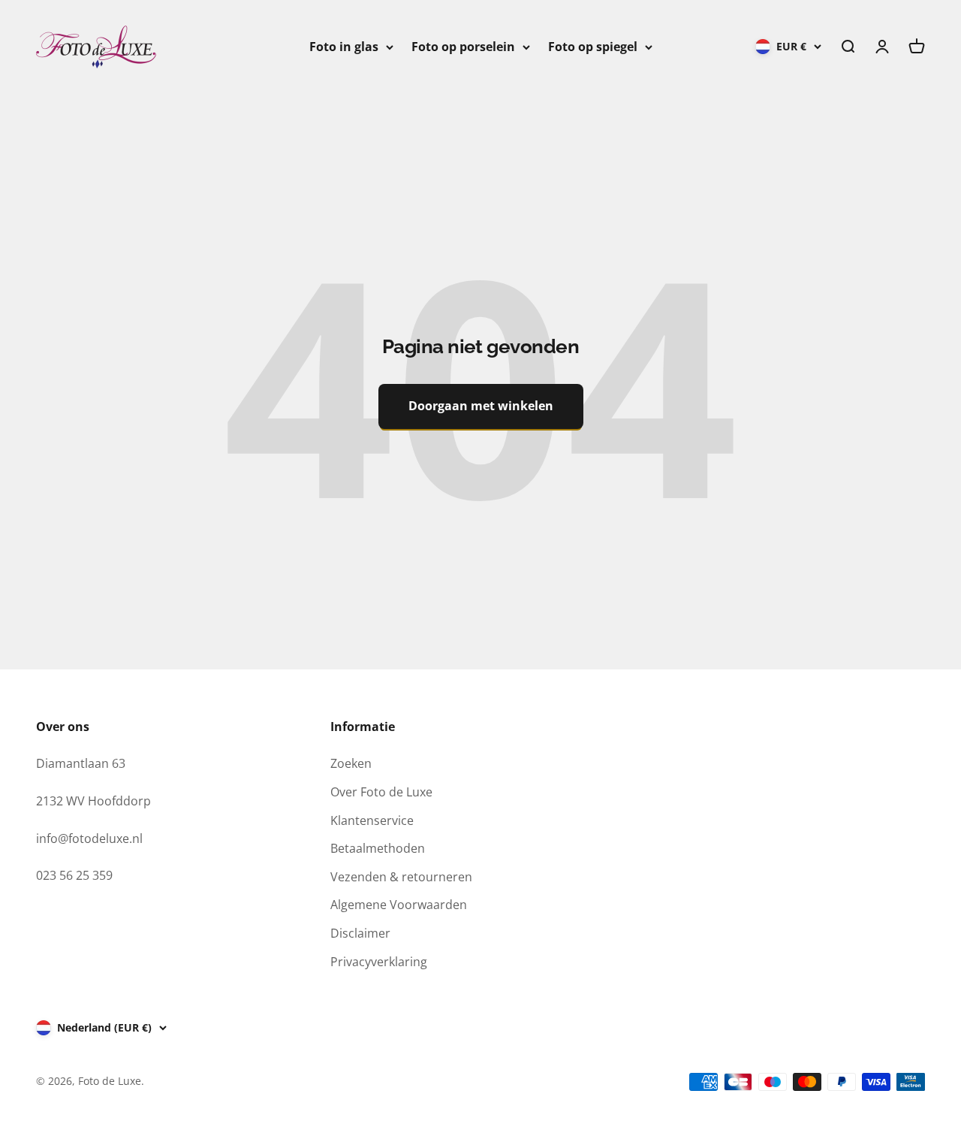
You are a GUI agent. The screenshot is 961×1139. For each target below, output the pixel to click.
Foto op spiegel (592, 46)
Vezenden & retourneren (401, 877)
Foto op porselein (463, 46)
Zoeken (351, 763)
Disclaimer (360, 933)
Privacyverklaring (378, 961)
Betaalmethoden (377, 848)
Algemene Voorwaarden (398, 904)
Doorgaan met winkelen (480, 405)
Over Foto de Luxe (381, 792)
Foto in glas (343, 46)
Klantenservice (372, 820)
